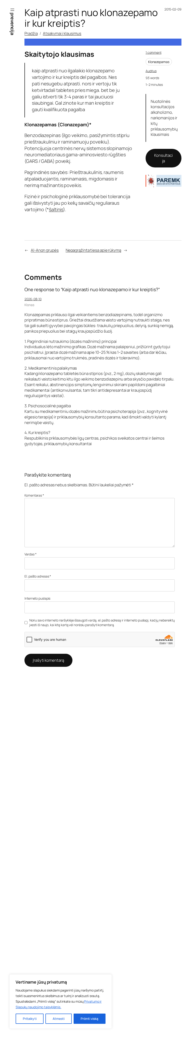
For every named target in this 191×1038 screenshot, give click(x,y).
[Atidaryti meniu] (12, 10)
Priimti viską (89, 1018)
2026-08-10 (32, 299)
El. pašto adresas (37, 576)
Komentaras (34, 495)
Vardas (30, 554)
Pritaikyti (30, 1018)
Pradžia (31, 33)
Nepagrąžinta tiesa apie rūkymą (93, 250)
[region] (60, 1001)
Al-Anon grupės (45, 250)
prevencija (12, 24)
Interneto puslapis (37, 598)
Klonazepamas (158, 62)
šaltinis (56, 209)
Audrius (151, 71)
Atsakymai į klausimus (62, 33)
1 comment (153, 52)
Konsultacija (163, 158)
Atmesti (59, 1018)
